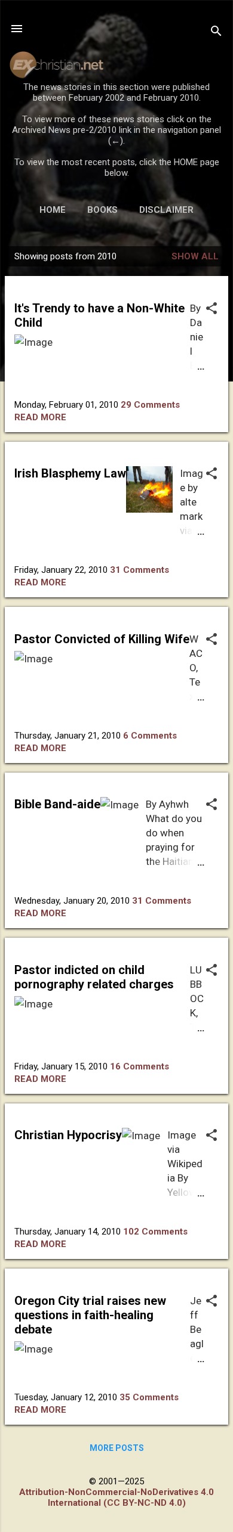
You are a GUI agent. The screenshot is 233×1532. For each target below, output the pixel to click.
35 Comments (149, 1397)
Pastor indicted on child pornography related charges (94, 977)
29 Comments (150, 404)
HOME (52, 209)
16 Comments (139, 1066)
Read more (40, 417)
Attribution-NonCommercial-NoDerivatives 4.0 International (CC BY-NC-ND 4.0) (116, 1497)
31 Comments (139, 570)
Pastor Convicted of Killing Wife (101, 639)
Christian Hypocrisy (68, 1135)
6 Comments (150, 735)
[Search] (216, 32)
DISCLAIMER (166, 209)
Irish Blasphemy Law (70, 473)
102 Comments (155, 1231)
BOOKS (102, 209)
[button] (211, 309)
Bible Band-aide (57, 804)
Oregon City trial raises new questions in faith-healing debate (90, 1315)
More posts (117, 1448)
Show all (195, 256)
